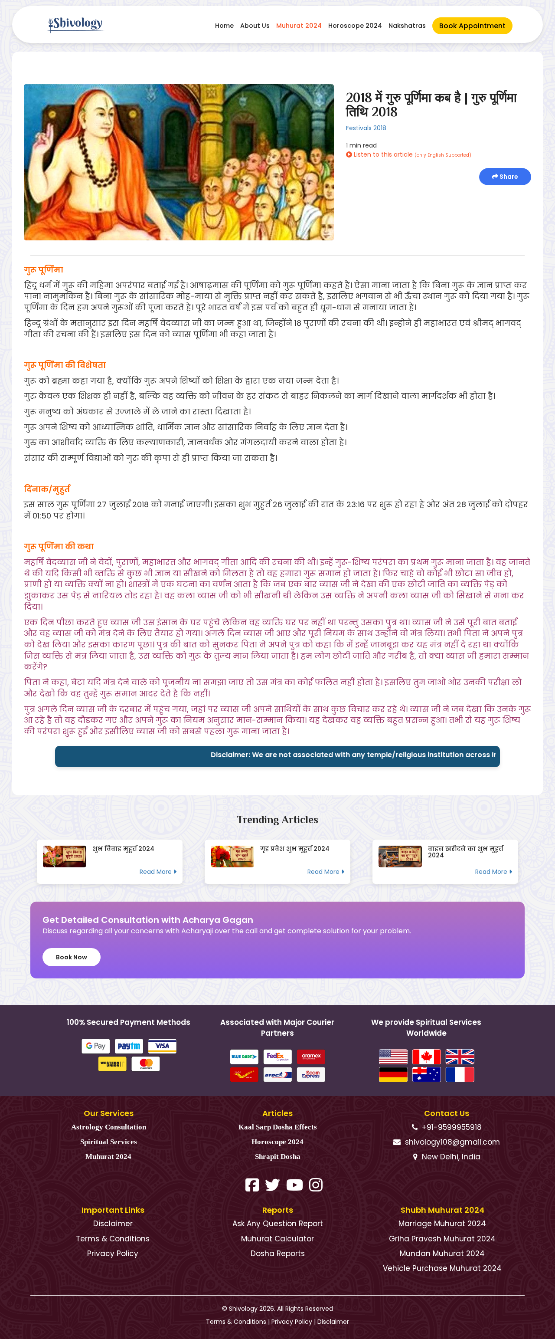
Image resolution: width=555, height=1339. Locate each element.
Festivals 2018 (366, 128)
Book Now (71, 957)
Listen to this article (411, 154)
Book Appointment (472, 26)
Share (508, 176)
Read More (156, 871)
